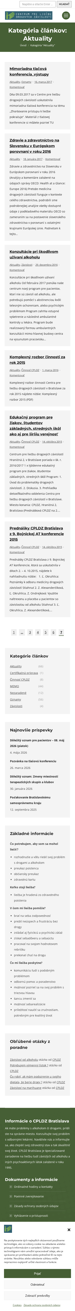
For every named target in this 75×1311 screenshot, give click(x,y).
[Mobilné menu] (66, 15)
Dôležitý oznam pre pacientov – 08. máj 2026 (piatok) (37, 743)
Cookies (17, 1305)
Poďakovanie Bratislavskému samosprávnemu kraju (30, 800)
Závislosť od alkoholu (24, 1060)
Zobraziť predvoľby (37, 1295)
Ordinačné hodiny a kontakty (33, 1187)
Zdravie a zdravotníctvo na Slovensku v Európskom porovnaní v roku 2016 (34, 146)
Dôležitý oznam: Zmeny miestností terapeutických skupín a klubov (34, 779)
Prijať (37, 1273)
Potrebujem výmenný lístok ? (29, 1065)
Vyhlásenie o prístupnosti (31, 1216)
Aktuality (15, 82)
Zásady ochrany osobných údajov (42, 1305)
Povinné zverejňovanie (29, 1196)
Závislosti (26, 265)
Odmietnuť (38, 1284)
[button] (69, 1230)
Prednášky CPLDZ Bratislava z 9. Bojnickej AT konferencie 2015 (37, 534)
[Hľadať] (64, 4)
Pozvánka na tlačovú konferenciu (33, 761)
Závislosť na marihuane (25, 1088)
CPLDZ (56, 1060)
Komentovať (17, 87)
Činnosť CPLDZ (30, 370)
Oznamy (26, 82)
